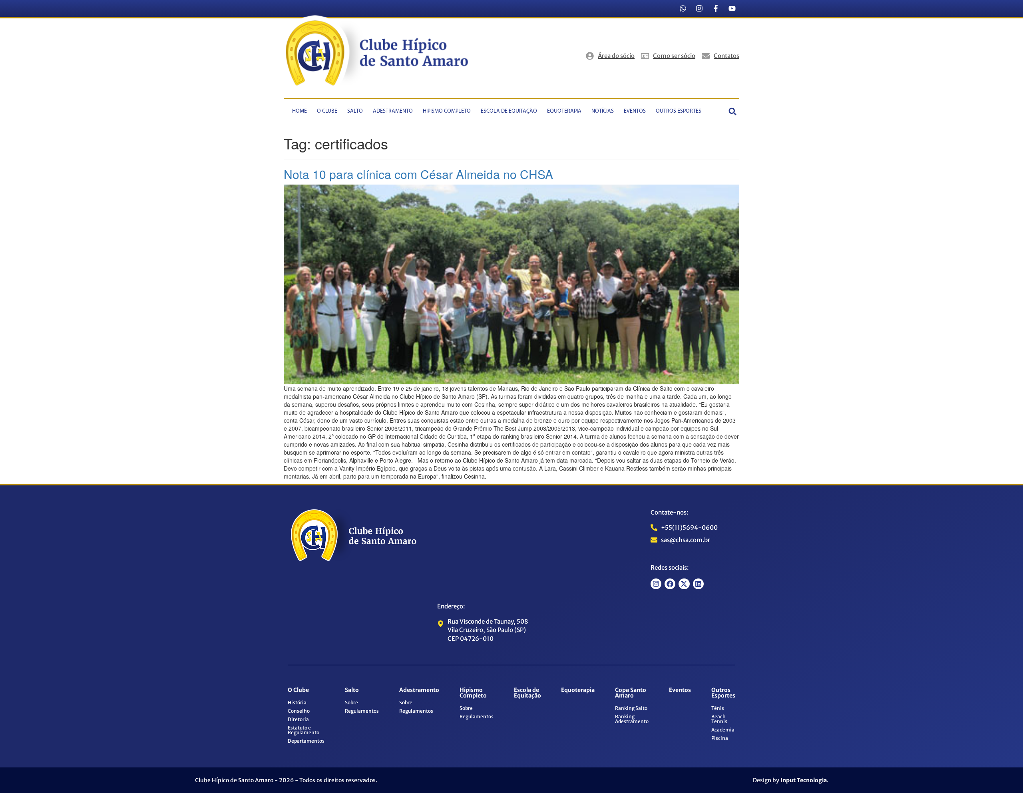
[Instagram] (699, 8)
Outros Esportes (678, 111)
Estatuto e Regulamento (303, 730)
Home (299, 111)
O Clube (327, 111)
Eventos (635, 111)
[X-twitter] (684, 583)
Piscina (719, 738)
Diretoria (298, 719)
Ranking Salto (631, 708)
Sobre (351, 703)
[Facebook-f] (716, 8)
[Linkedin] (698, 583)
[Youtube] (732, 8)
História (297, 703)
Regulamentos (362, 711)
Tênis (717, 708)
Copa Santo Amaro (630, 692)
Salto (355, 111)
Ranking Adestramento (632, 719)
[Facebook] (670, 583)
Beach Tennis (719, 719)
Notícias (602, 111)
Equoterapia (564, 111)
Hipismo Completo (447, 111)
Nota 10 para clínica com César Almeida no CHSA (418, 174)
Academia (722, 730)
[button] (733, 112)
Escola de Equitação (509, 111)
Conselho (299, 711)
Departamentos (306, 741)
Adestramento (393, 111)
